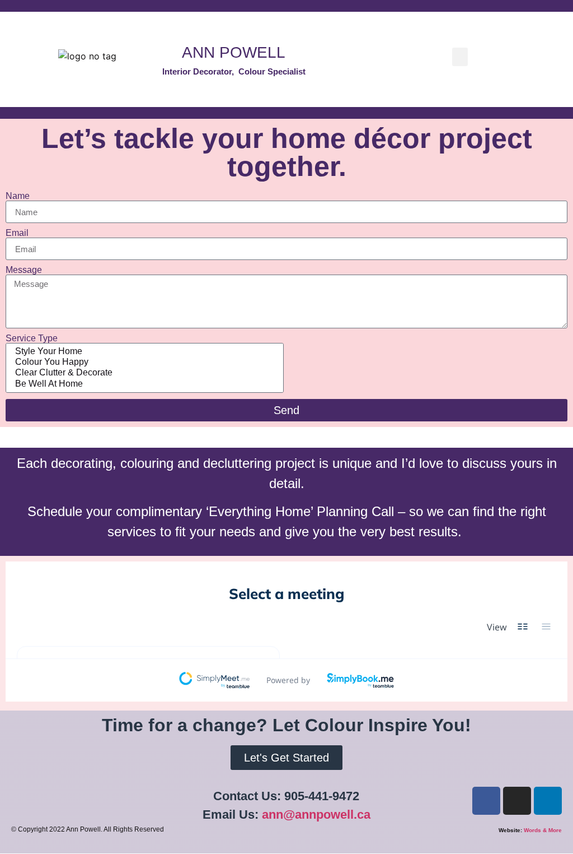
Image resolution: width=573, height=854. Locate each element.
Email (17, 233)
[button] (460, 57)
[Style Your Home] (143, 351)
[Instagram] (517, 801)
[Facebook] (486, 801)
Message (24, 270)
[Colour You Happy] (143, 362)
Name (18, 196)
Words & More (543, 830)
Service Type (32, 338)
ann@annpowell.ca (316, 814)
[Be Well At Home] (143, 384)
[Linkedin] (548, 801)
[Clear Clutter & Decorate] (143, 373)
